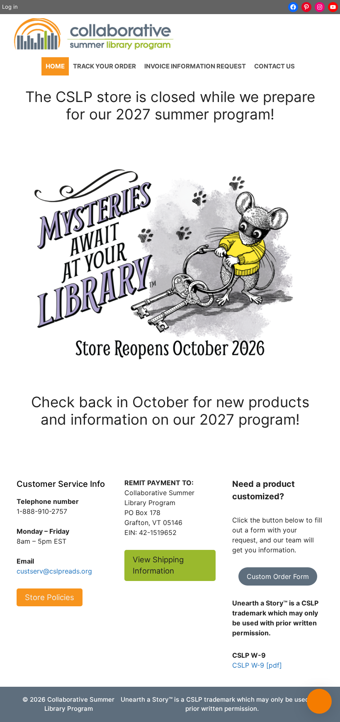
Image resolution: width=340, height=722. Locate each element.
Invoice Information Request (195, 66)
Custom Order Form (278, 576)
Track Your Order (104, 66)
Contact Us (274, 66)
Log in (10, 6)
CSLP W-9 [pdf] (257, 665)
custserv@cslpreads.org (54, 571)
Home (55, 66)
